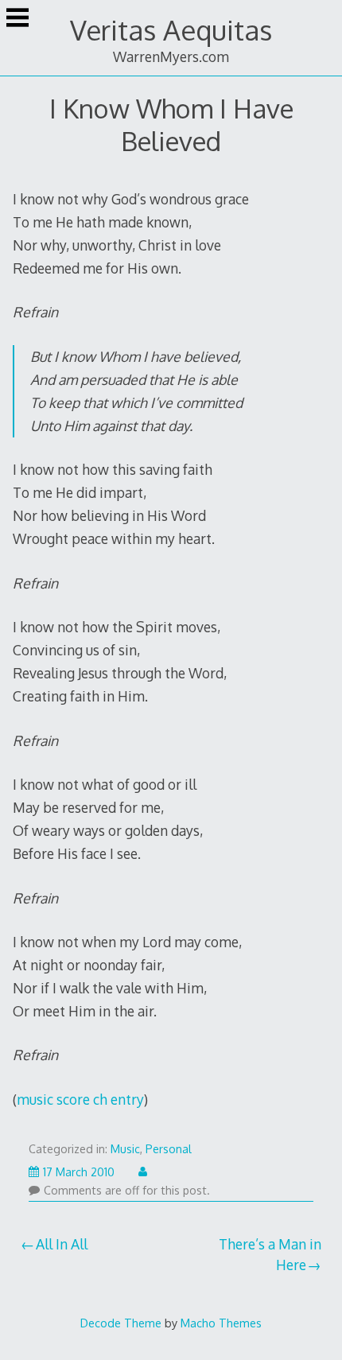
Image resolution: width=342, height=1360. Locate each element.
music (35, 1099)
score (73, 1099)
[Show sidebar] (17, 19)
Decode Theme (120, 1322)
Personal (169, 1149)
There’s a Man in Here (270, 1254)
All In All (61, 1244)
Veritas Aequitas (171, 30)
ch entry (118, 1099)
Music (125, 1149)
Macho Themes (221, 1322)
